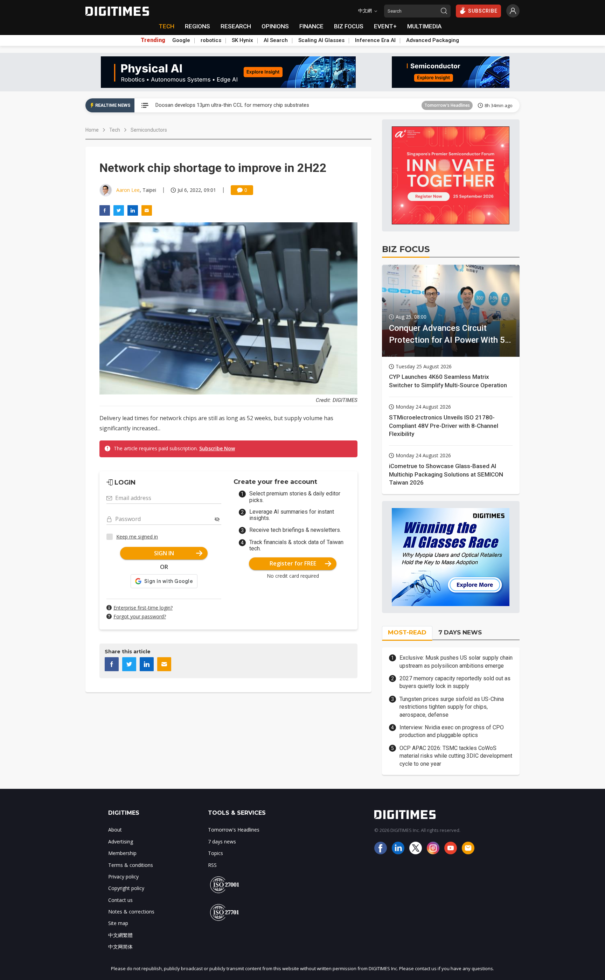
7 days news (222, 841)
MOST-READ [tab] (407, 632)
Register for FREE (293, 563)
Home (92, 130)
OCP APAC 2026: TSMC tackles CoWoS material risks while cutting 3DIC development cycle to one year (455, 756)
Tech (114, 130)
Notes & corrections (131, 911)
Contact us (120, 900)
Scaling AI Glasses (321, 40)
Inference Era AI (375, 40)
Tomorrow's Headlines (447, 105)
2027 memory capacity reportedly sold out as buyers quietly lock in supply (454, 682)
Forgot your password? (139, 616)
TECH (166, 26)
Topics (215, 853)
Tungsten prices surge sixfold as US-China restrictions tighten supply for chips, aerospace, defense (451, 707)
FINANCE (311, 26)
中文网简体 (120, 946)
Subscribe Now (217, 448)
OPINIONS (275, 26)
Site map (118, 923)
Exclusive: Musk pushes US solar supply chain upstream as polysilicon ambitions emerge (456, 661)
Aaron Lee (128, 190)
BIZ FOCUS (348, 26)
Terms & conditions (130, 865)
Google (181, 40)
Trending (153, 40)
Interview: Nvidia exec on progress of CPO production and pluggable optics (451, 731)
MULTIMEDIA (424, 26)
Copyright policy (126, 888)
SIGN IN (164, 553)
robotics (211, 40)
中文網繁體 (120, 935)
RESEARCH (236, 26)
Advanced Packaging (432, 40)
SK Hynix (242, 40)
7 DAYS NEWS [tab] (460, 632)
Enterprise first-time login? (143, 607)
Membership (122, 853)
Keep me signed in (137, 536)
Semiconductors (149, 130)
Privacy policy (123, 876)
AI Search (276, 40)
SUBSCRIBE (483, 11)
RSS (212, 865)
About (115, 829)
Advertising (120, 841)
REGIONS (197, 26)
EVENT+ (385, 26)
